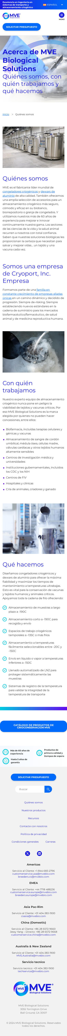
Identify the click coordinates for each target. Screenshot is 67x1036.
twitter (27, 853)
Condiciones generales (25, 841)
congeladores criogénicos (20, 191)
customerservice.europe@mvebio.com (33, 892)
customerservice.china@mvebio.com (33, 934)
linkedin (39, 853)
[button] (50, 5)
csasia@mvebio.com (33, 916)
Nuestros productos (34, 810)
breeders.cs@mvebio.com (33, 876)
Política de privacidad (34, 834)
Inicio (6, 114)
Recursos (33, 818)
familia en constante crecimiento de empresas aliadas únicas (33, 294)
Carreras (50, 841)
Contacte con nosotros (33, 826)
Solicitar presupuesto (21, 26)
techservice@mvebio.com (33, 971)
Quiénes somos (33, 802)
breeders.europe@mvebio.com (33, 895)
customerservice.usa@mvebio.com (33, 873)
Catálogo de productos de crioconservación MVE (34, 726)
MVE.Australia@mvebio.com (33, 955)
